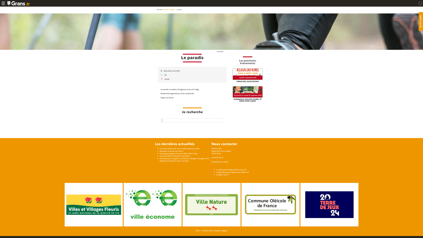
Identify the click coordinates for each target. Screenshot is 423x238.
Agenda (172, 9)
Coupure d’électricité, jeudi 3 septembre (175, 155)
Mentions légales (220, 230)
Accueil (166, 9)
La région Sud (221, 174)
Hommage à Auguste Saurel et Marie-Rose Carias (179, 153)
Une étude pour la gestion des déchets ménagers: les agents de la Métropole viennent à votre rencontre (185, 159)
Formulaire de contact (220, 161)
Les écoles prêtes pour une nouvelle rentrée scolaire (179, 148)
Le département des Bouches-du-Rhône (231, 172)
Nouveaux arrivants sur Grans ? (172, 151)
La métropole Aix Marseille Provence (230, 169)
